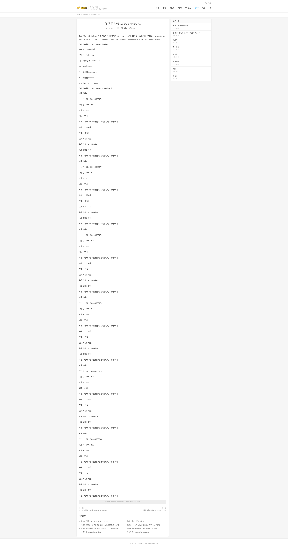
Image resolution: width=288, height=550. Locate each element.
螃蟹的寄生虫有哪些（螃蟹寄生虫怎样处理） (142, 528)
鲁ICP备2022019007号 (151, 543)
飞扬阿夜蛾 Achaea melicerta (123, 24)
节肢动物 (93, 15)
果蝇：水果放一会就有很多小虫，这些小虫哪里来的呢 (100, 525)
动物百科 (81, 8)
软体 (204, 8)
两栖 (172, 8)
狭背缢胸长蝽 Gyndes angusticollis (154, 510)
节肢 (197, 8)
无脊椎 (188, 8)
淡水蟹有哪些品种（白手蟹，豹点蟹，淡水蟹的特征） (100, 528)
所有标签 (208, 3)
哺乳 (165, 8)
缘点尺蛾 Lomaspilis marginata (91, 532)
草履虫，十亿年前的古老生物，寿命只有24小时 (143, 525)
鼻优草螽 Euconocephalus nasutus (138, 532)
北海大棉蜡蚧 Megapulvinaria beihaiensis (94, 521)
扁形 (180, 8)
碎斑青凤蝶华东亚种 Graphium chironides (93, 510)
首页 (157, 8)
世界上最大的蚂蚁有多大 (135, 521)
